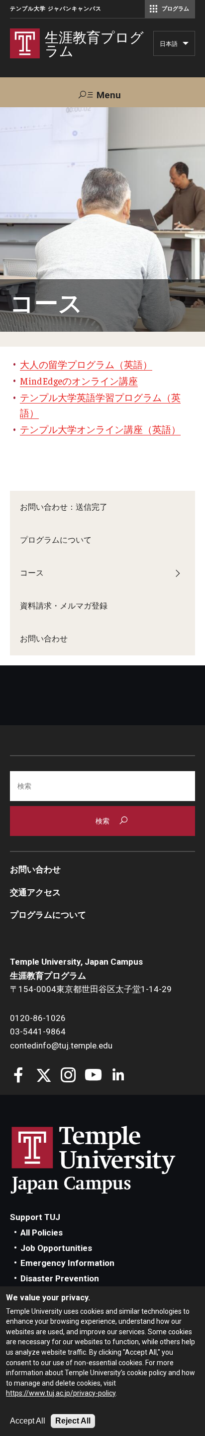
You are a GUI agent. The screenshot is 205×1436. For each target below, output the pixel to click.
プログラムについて (56, 540)
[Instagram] (68, 1076)
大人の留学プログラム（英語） (86, 364)
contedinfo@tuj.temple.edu (61, 1045)
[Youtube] (93, 1076)
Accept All (27, 1421)
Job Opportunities (56, 1248)
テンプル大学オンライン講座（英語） (100, 429)
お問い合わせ (44, 638)
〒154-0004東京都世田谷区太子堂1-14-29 (91, 989)
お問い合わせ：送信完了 (63, 507)
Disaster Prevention (59, 1278)
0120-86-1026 (38, 1018)
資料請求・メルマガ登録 (63, 606)
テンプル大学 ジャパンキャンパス (56, 8)
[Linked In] (118, 1076)
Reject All (73, 1421)
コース (32, 573)
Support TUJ (35, 1217)
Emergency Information (67, 1263)
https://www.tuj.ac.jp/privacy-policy (60, 1393)
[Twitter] (43, 1076)
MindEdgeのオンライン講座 (79, 381)
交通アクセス (35, 892)
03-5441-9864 (38, 1031)
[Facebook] (18, 1076)
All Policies (41, 1232)
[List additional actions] (186, 45)
